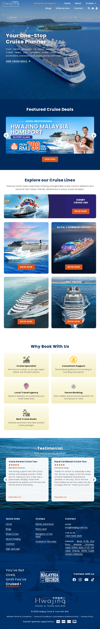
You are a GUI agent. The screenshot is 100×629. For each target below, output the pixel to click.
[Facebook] (74, 580)
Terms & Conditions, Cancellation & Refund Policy (56, 616)
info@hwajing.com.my (76, 527)
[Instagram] (80, 580)
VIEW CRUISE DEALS (17, 61)
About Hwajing (13, 539)
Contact (78, 8)
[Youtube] (86, 580)
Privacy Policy (87, 616)
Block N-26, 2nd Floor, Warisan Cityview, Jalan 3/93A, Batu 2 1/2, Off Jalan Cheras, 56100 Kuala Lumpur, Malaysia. (79, 547)
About (78, 3)
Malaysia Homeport (45, 3)
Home (67, 3)
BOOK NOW (81, 211)
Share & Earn (63, 8)
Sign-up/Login (13, 548)
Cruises (90, 3)
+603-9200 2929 (73, 536)
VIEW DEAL (50, 159)
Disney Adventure (45, 524)
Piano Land (41, 529)
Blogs (49, 8)
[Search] (89, 8)
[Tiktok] (92, 580)
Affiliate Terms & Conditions (19, 616)
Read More (14, 497)
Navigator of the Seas (44, 535)
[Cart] (93, 8)
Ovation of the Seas (46, 541)
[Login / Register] (97, 8)
